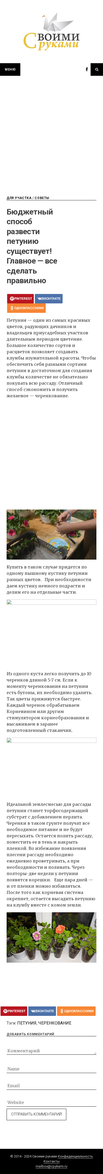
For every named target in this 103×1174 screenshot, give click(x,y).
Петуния (26, 1023)
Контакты (52, 1161)
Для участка (19, 198)
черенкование (54, 1023)
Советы (42, 198)
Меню (10, 69)
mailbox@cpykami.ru (51, 1166)
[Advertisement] (51, 129)
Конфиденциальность (75, 1156)
